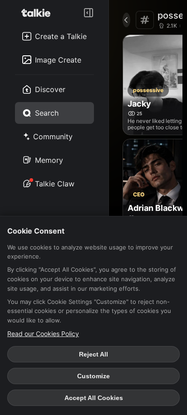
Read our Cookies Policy (43, 333)
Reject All (93, 354)
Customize (93, 376)
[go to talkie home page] (38, 13)
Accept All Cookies (93, 397)
